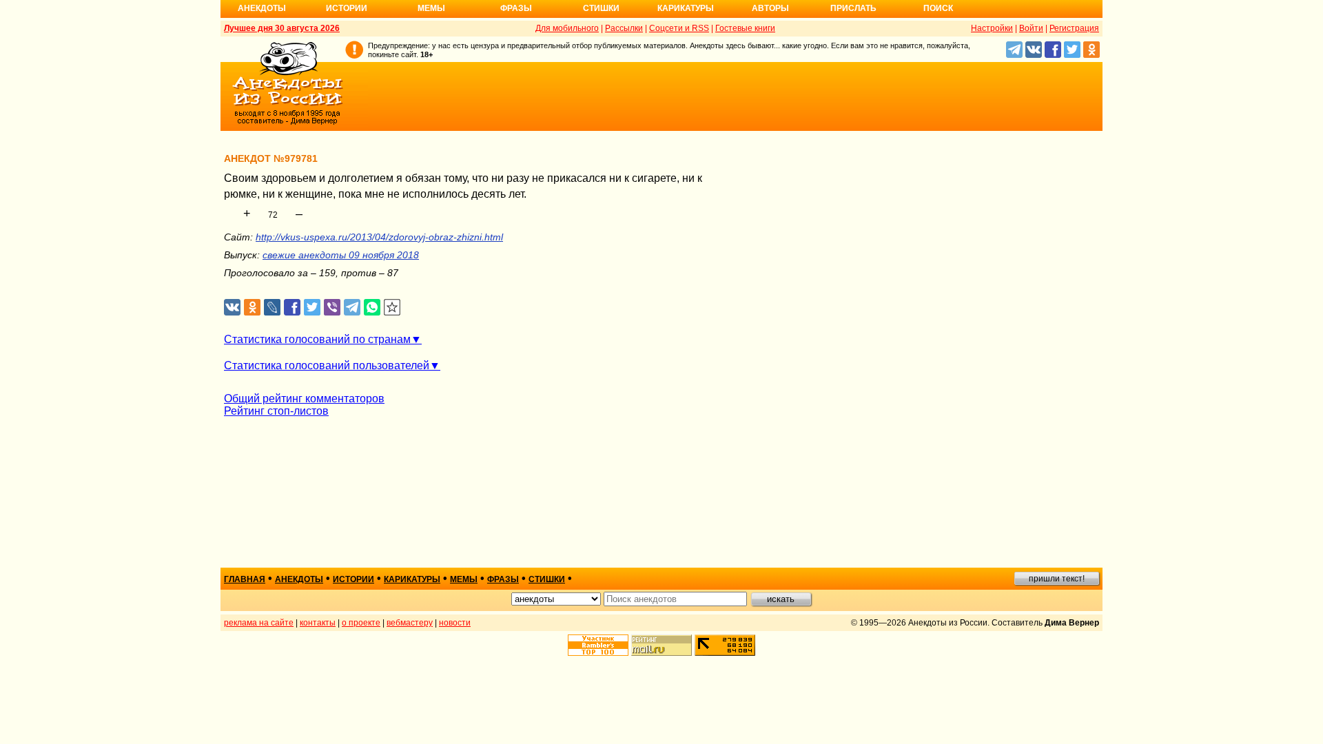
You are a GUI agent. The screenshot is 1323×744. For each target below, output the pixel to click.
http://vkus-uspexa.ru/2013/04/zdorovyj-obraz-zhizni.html (379, 236)
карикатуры (412, 579)
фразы (503, 579)
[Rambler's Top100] (598, 645)
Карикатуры (685, 8)
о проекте (361, 623)
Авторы (770, 8)
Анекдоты (262, 8)
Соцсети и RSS (679, 28)
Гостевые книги (745, 28)
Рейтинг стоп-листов (276, 411)
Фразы (516, 8)
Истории (346, 8)
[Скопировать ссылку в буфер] (392, 307)
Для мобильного (567, 28)
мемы (464, 579)
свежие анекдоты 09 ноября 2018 (341, 254)
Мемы (431, 8)
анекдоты (299, 579)
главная (244, 579)
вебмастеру (410, 623)
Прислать (853, 8)
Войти (1031, 28)
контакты (318, 623)
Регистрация (1074, 28)
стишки (547, 579)
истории (353, 579)
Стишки (601, 8)
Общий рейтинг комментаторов (304, 398)
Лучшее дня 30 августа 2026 (282, 28)
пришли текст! (1057, 578)
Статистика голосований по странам (317, 339)
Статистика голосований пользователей (326, 365)
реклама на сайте (259, 623)
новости (455, 623)
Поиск (938, 8)
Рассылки (624, 28)
